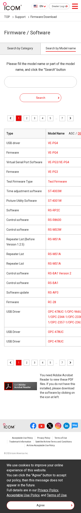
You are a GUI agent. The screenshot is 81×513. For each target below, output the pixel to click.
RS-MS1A (54, 239)
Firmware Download (44, 17)
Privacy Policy (43, 438)
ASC (72, 133)
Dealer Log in (59, 6)
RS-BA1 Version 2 (59, 273)
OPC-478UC (56, 332)
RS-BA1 (53, 283)
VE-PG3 (53, 171)
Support (20, 17)
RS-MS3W (54, 229)
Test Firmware (57, 181)
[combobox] (39, 6)
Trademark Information (20, 442)
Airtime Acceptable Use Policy (41, 445)
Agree (41, 505)
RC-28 (52, 302)
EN (41, 6)
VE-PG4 (53, 143)
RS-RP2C (54, 210)
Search (40, 97)
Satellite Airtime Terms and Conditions (54, 442)
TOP (7, 17)
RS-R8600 (54, 220)
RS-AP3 (53, 292)
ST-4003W (54, 191)
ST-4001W (54, 200)
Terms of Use (61, 438)
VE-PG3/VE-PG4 (58, 162)
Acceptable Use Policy (22, 438)
